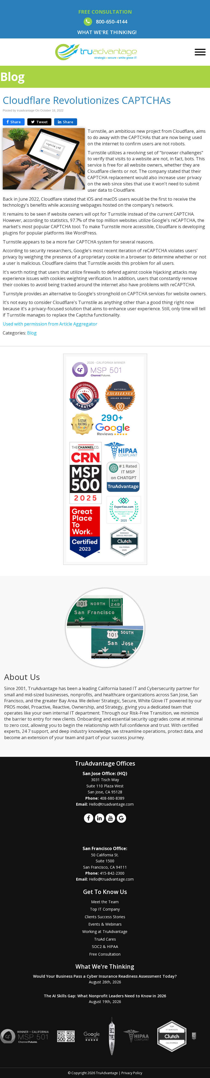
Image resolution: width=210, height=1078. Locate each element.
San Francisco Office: (105, 848)
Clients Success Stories (105, 916)
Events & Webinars (105, 924)
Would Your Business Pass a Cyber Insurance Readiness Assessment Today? (105, 976)
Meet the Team (105, 901)
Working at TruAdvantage (104, 931)
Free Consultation (105, 954)
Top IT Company (105, 909)
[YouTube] (110, 818)
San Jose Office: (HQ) (105, 773)
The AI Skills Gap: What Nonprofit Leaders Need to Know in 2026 (105, 995)
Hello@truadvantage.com (111, 804)
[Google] (121, 818)
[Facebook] (88, 818)
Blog (32, 333)
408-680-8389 (112, 798)
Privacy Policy (131, 1073)
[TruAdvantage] (96, 52)
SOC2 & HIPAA (105, 946)
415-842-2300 (112, 873)
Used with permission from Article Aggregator (50, 324)
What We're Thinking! (106, 32)
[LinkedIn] (99, 818)
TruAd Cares (105, 939)
